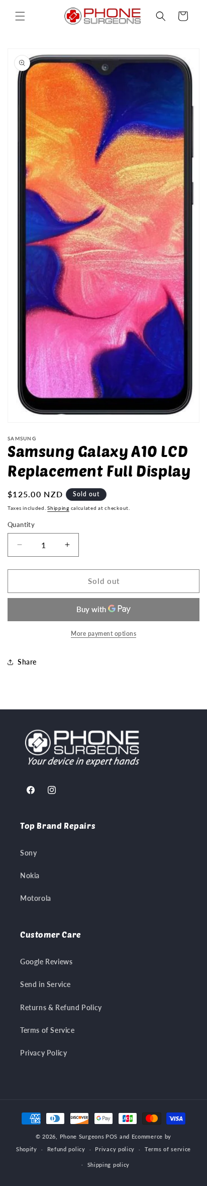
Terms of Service (47, 1030)
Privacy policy (115, 1149)
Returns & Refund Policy (61, 1007)
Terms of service (168, 1149)
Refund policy (66, 1149)
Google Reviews (46, 961)
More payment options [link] (103, 633)
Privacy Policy (43, 1052)
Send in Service (45, 984)
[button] (20, 16)
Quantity (21, 524)
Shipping (58, 508)
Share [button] (27, 661)
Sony (28, 852)
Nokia (30, 875)
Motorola (35, 898)
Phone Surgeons (82, 1136)
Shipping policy (108, 1164)
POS (112, 1136)
